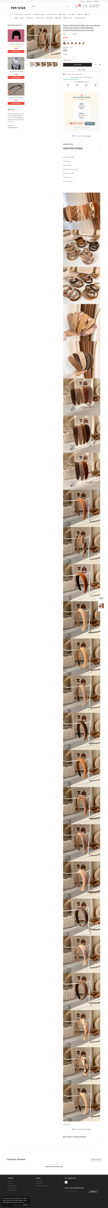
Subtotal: (65, 60)
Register (98, 5)
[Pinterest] (66, 1182)
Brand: (64, 33)
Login (94, 5)
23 (66, 74)
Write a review (96, 1159)
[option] (44, 42)
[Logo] (18, 8)
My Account (95, 6)
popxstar (75, 33)
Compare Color (56, 56)
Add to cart (16, 51)
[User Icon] (91, 6)
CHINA (65, 50)
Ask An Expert (87, 136)
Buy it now (81, 70)
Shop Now (90, 123)
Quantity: (65, 54)
